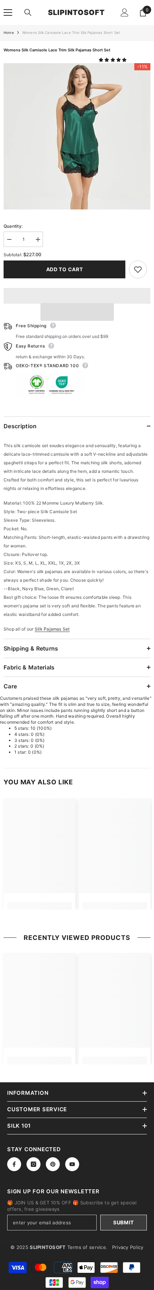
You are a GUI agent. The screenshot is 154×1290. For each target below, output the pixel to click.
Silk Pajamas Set (52, 629)
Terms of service (86, 1247)
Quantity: (13, 226)
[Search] (28, 12)
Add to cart (64, 269)
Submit (123, 1222)
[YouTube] (72, 1164)
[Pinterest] (53, 1164)
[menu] (8, 12)
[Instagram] (33, 1164)
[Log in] (125, 12)
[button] (113, 59)
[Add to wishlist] (138, 269)
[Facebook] (14, 1164)
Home (9, 32)
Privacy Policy (128, 1247)
